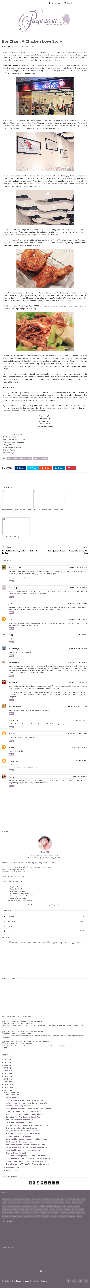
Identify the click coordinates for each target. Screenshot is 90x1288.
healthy (42, 1213)
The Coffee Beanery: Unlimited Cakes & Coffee (25, 1145)
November (11, 1167)
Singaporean (80, 1213)
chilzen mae (13, 761)
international (47, 1203)
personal (56, 1213)
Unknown (12, 734)
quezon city (37, 458)
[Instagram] (52, 3)
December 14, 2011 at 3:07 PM (77, 706)
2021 (6, 1062)
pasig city (67, 1209)
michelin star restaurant (67, 1216)
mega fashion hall (29, 1216)
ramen (49, 1213)
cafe (33, 1200)
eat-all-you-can (28, 1203)
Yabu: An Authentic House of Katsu (21, 1120)
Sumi (45, 1281)
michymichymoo (15, 649)
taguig (53, 1200)
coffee (4, 1203)
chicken (10, 458)
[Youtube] (59, 3)
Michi (11, 635)
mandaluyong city (59, 1203)
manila (68, 1203)
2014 (6, 1082)
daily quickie (75, 1200)
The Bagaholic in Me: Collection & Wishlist (23, 1133)
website (59, 1209)
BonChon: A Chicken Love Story (19, 1142)
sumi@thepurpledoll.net (15, 869)
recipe (73, 1209)
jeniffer (11, 604)
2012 (6, 1087)
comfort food (23, 1209)
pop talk (54, 1216)
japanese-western (73, 1206)
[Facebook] (49, 3)
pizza (31, 1209)
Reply (11, 581)
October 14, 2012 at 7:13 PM (78, 747)
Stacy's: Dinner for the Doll (17, 1153)
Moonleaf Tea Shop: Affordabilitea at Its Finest (26, 1156)
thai (23, 1213)
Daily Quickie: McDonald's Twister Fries (27, 1031)
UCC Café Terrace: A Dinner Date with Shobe (24, 1100)
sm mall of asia (77, 1203)
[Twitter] (55, 3)
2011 (6, 1090)
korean (16, 458)
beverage (38, 1203)
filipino (38, 1200)
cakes (4, 1206)
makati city (60, 1200)
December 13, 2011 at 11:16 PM (77, 567)
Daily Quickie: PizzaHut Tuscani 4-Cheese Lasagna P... (28, 1158)
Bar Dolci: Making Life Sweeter (19, 1136)
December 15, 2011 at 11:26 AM (77, 720)
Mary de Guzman (15, 707)
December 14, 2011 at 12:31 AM (77, 603)
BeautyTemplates (23, 1281)
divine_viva (13, 777)
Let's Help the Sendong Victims (19, 1122)
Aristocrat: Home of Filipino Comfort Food (23, 1111)
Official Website (9, 450)
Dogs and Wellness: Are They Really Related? (30, 1042)
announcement (17, 1200)
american (46, 1200)
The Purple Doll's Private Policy (13, 876)
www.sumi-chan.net (20, 872)
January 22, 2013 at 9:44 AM (78, 761)
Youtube (46, 931)
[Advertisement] (45, 479)
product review (7, 1213)
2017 (6, 1073)
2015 (6, 1079)
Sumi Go (12, 588)
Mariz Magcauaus (15, 662)
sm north (38, 1209)
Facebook (46, 916)
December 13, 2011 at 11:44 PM (77, 587)
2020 (6, 1065)
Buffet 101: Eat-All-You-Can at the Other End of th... (27, 1103)
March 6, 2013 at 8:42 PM (79, 776)
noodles (17, 1213)
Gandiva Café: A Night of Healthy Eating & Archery (27, 1147)
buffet (36, 1206)
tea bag (79, 1216)
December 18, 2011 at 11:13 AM (77, 733)
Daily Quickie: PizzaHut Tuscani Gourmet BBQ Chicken (28, 1108)
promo (19, 1203)
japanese (27, 1200)
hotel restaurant (13, 1206)
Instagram (46, 921)
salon (38, 1216)
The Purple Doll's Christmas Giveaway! (22, 1128)
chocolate (35, 1213)
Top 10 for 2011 (12, 1095)
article (68, 1200)
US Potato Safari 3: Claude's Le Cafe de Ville (29, 1021)
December (10, 1092)
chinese (29, 1206)
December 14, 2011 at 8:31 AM (77, 648)
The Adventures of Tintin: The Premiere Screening (27, 1164)
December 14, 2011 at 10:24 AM (77, 662)
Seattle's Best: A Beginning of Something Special (26, 1114)
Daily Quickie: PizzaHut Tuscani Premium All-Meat (27, 1139)
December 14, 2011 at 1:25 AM (77, 619)
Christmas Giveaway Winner (18, 1106)
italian (28, 1213)
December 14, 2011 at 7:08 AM (77, 635)
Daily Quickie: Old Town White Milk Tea (22, 1131)
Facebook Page (8, 452)
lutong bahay (6, 1209)
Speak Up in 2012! (13, 1097)
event (83, 1200)
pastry (15, 1209)
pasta (64, 1206)
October (10, 1170)
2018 (6, 1071)
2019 (6, 1068)
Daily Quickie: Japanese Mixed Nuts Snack (23, 1150)
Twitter (46, 926)
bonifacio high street (67, 1213)
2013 (6, 1084)
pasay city (11, 1203)
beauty (23, 1206)
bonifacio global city (53, 1206)
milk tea (80, 1209)
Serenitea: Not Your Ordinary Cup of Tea (23, 1117)
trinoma (44, 458)
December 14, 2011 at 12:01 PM (77, 682)
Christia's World (15, 568)
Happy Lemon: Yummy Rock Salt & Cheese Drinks (26, 1161)
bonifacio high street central (11, 1216)
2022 (6, 1060)
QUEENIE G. (13, 682)
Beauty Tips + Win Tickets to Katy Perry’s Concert (27, 1125)
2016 (6, 1076)
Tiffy (10, 619)
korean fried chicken (25, 458)
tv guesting (46, 1216)
